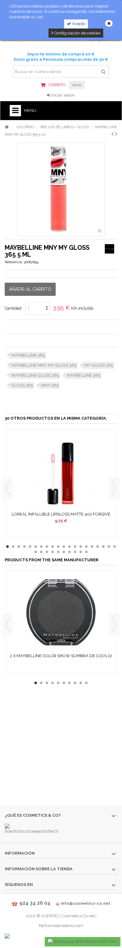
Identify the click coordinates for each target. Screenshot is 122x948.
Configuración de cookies (76, 33)
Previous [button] (7, 488)
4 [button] (24, 546)
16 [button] (92, 546)
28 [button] (75, 552)
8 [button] (47, 546)
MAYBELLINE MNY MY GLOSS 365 (44, 365)
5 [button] (30, 546)
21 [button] (35, 552)
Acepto (78, 23)
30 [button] (86, 552)
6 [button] (35, 546)
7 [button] (41, 546)
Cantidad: (13, 308)
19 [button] (109, 546)
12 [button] (69, 546)
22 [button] (41, 552)
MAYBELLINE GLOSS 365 (35, 375)
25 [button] (58, 552)
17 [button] (97, 546)
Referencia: (14, 262)
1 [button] (7, 546)
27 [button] (69, 552)
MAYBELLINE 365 (28, 355)
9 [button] (52, 546)
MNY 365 (49, 385)
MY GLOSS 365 (98, 365)
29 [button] (80, 552)
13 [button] (75, 546)
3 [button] (19, 546)
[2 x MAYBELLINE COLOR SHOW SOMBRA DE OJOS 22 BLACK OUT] (61, 613)
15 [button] (86, 546)
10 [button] (58, 546)
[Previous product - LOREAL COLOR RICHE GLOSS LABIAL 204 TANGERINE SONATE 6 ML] (112, 134)
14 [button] (80, 546)
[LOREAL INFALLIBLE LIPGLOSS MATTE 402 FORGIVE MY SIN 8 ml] (61, 471)
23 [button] (47, 552)
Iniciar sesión (62, 95)
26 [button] (64, 552)
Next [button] (114, 488)
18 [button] (103, 546)
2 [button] (13, 546)
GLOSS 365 (22, 385)
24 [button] (52, 552)
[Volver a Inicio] (6, 127)
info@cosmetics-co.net (85, 903)
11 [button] (64, 546)
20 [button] (114, 546)
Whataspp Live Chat (95, 941)
